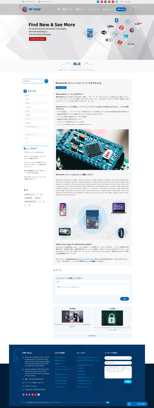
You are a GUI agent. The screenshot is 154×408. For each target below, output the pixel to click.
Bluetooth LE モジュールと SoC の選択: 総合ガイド (35, 178)
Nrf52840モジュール (84, 380)
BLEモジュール (29, 194)
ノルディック (29, 134)
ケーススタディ (60, 387)
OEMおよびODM (61, 380)
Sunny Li (33, 386)
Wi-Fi (27, 99)
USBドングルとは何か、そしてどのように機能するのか (35, 157)
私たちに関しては (60, 357)
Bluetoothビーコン (30, 201)
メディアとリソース (93, 9)
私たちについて (108, 9)
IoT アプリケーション (62, 377)
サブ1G (28, 103)
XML (62, 402)
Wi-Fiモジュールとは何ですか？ (34, 152)
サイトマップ (69, 402)
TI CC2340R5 (81, 374)
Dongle (28, 123)
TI (26, 130)
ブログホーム (92, 336)
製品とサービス (68, 9)
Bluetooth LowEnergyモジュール (88, 357)
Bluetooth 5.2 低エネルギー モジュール (88, 361)
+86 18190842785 (30, 1)
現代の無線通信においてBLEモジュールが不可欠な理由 (34, 172)
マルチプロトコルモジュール (63, 370)
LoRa (27, 111)
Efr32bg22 (81, 371)
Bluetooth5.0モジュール (85, 365)
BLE (65, 70)
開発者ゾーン (80, 9)
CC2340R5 (28, 198)
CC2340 (37, 198)
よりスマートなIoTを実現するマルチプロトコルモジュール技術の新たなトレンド (35, 165)
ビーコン (28, 119)
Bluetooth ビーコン (62, 374)
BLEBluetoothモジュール (85, 377)
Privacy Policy (78, 402)
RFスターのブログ (61, 383)
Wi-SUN (28, 107)
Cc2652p (80, 368)
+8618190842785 (39, 389)
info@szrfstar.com (46, 1)
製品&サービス (60, 360)
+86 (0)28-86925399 (36, 379)
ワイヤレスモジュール (32, 127)
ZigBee (28, 115)
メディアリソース (60, 367)
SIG (27, 138)
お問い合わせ (121, 9)
